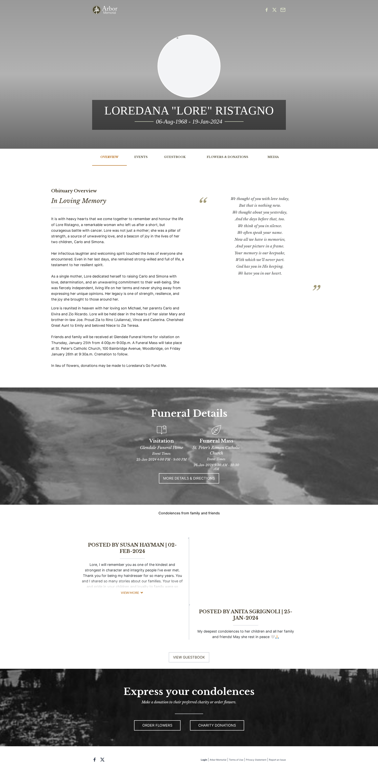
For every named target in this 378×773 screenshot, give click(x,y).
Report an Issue (277, 759)
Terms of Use (236, 759)
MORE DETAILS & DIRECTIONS (189, 478)
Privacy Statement (256, 759)
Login (204, 759)
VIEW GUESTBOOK (189, 657)
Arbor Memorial (218, 759)
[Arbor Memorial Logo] (104, 10)
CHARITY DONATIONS (217, 725)
